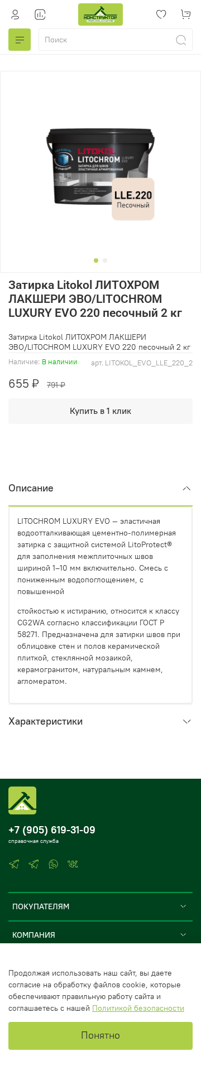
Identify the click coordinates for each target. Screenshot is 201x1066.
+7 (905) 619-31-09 (51, 829)
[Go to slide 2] (105, 260)
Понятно (100, 1035)
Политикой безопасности (138, 1008)
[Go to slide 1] (96, 260)
